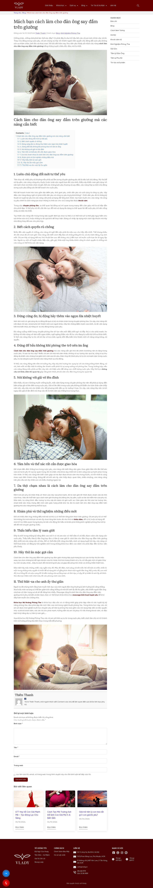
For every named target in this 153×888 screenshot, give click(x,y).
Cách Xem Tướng (118, 30)
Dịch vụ (73, 5)
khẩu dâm (78, 519)
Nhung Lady (39, 862)
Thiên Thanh (40, 33)
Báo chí (114, 21)
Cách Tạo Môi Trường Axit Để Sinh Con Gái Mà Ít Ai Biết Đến (59, 815)
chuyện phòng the (31, 206)
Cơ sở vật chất (59, 855)
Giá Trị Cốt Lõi (40, 858)
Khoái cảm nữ (116, 40)
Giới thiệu (49, 5)
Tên (16, 748)
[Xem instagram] (122, 852)
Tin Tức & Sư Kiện (98, 5)
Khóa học (60, 5)
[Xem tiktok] (126, 852)
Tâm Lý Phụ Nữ (116, 58)
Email (17, 757)
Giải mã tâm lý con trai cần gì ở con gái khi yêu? (91, 813)
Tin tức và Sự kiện (118, 63)
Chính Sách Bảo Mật (61, 851)
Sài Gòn (114, 49)
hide (27, 133)
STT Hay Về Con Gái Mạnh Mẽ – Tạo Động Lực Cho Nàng (27, 815)
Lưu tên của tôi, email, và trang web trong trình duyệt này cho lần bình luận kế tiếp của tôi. (53, 774)
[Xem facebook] (113, 852)
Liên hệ (113, 5)
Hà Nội (113, 35)
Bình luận (18, 724)
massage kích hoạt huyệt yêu (85, 595)
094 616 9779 (81, 871)
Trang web (18, 765)
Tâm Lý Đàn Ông (117, 53)
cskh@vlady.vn (82, 867)
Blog (83, 5)
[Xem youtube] (117, 852)
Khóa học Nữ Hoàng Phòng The (27, 603)
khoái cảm (82, 201)
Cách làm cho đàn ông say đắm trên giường (33, 351)
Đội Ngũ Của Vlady (42, 851)
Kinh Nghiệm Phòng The (70, 33)
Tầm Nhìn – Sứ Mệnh (42, 855)
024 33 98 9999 (82, 873)
